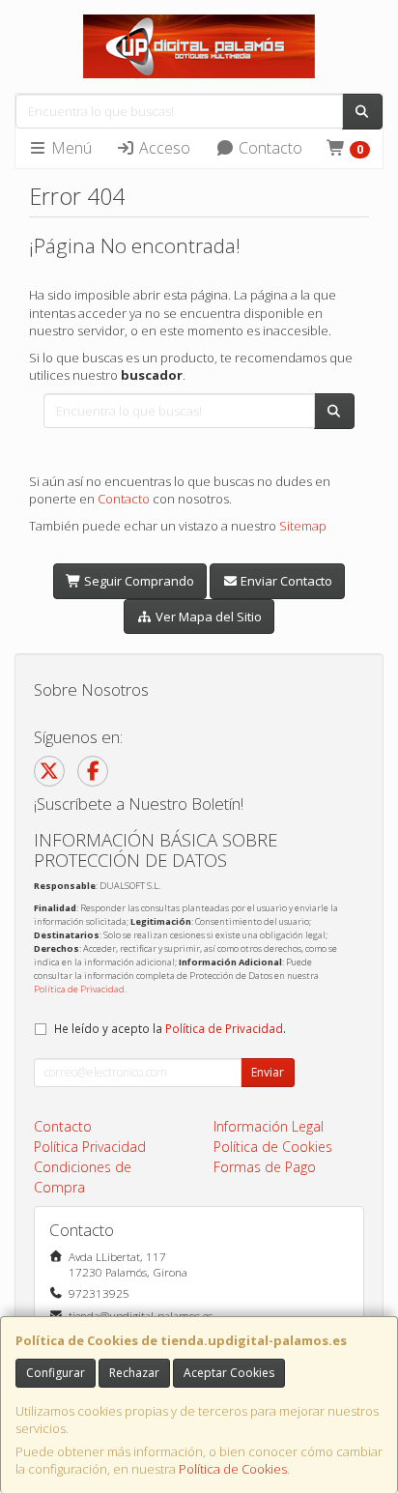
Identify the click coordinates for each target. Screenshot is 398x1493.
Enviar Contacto (285, 580)
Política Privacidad (90, 1146)
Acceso (162, 147)
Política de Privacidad (79, 989)
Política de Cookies (233, 1469)
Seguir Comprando (137, 580)
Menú (69, 147)
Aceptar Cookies (229, 1372)
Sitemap (303, 525)
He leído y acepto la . (170, 1028)
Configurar (55, 1372)
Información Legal (268, 1126)
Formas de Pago (264, 1167)
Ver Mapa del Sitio (207, 616)
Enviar (267, 1072)
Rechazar (134, 1372)
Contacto (268, 147)
